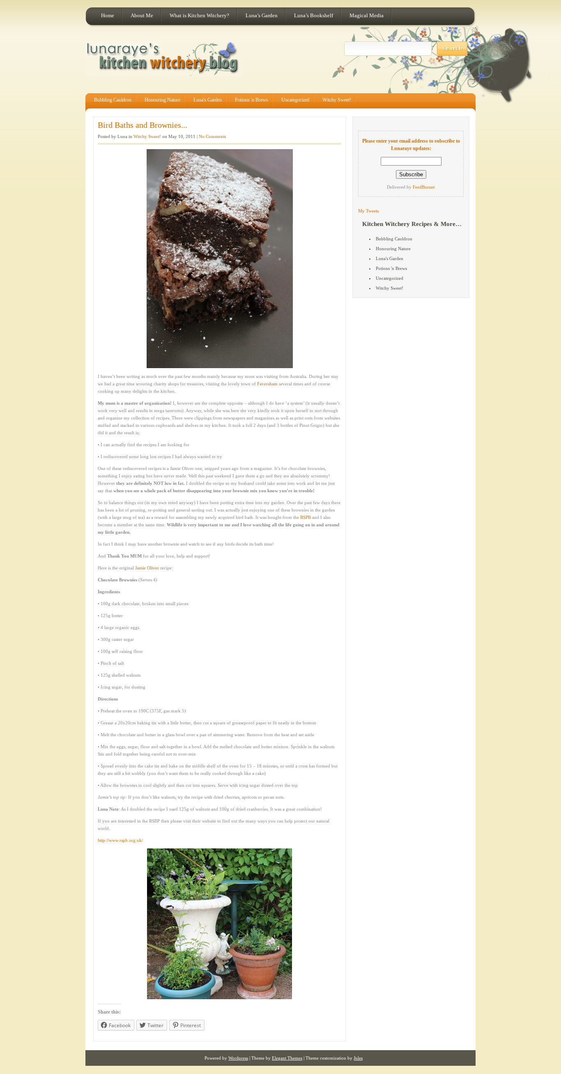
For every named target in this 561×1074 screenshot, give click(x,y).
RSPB (305, 517)
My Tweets (368, 210)
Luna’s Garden (262, 15)
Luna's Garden (207, 100)
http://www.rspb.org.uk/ (120, 840)
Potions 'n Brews (251, 100)
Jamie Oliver (147, 567)
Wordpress (238, 1058)
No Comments (212, 136)
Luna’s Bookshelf (313, 15)
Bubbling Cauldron (112, 100)
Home (107, 15)
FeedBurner (424, 186)
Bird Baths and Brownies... (142, 125)
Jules (358, 1058)
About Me (142, 15)
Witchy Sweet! (336, 100)
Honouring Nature (162, 100)
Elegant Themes (287, 1058)
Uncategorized (295, 100)
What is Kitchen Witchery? (199, 15)
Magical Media (366, 15)
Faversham (267, 383)
